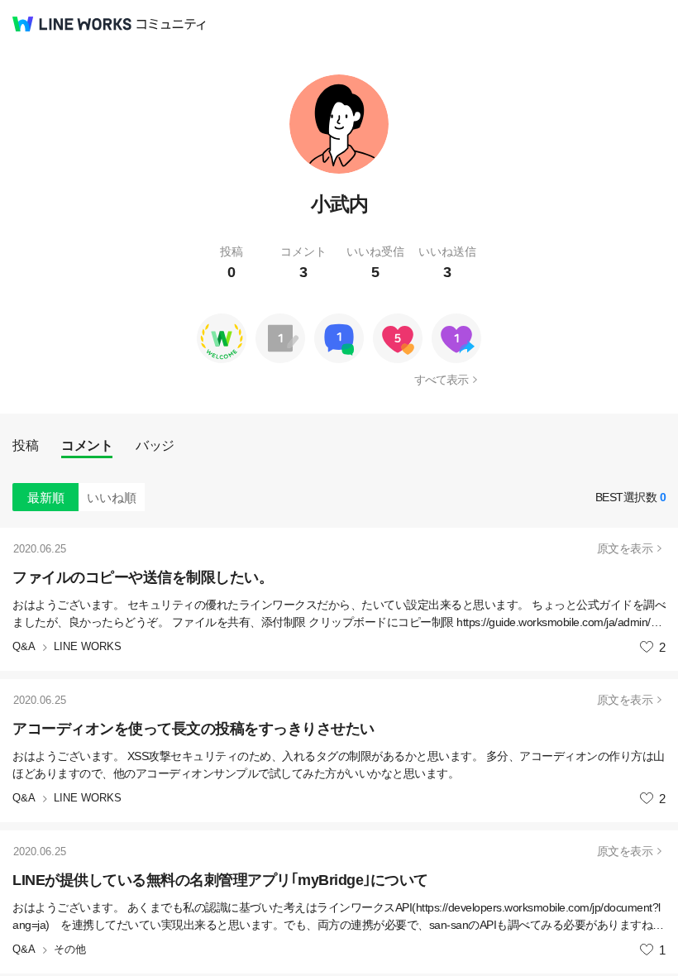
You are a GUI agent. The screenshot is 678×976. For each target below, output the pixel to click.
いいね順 (111, 497)
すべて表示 (441, 379)
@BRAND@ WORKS (71, 24)
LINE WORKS (88, 646)
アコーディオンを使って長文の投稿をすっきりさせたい (193, 728)
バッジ (155, 445)
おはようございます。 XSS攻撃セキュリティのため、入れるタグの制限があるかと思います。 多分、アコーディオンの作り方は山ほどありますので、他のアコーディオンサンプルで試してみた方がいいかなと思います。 (338, 764)
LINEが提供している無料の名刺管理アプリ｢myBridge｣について (220, 880)
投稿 (25, 445)
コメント (86, 445)
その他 (70, 949)
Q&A (24, 646)
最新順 (45, 497)
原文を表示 (625, 548)
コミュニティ (171, 24)
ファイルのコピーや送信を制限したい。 (142, 577)
